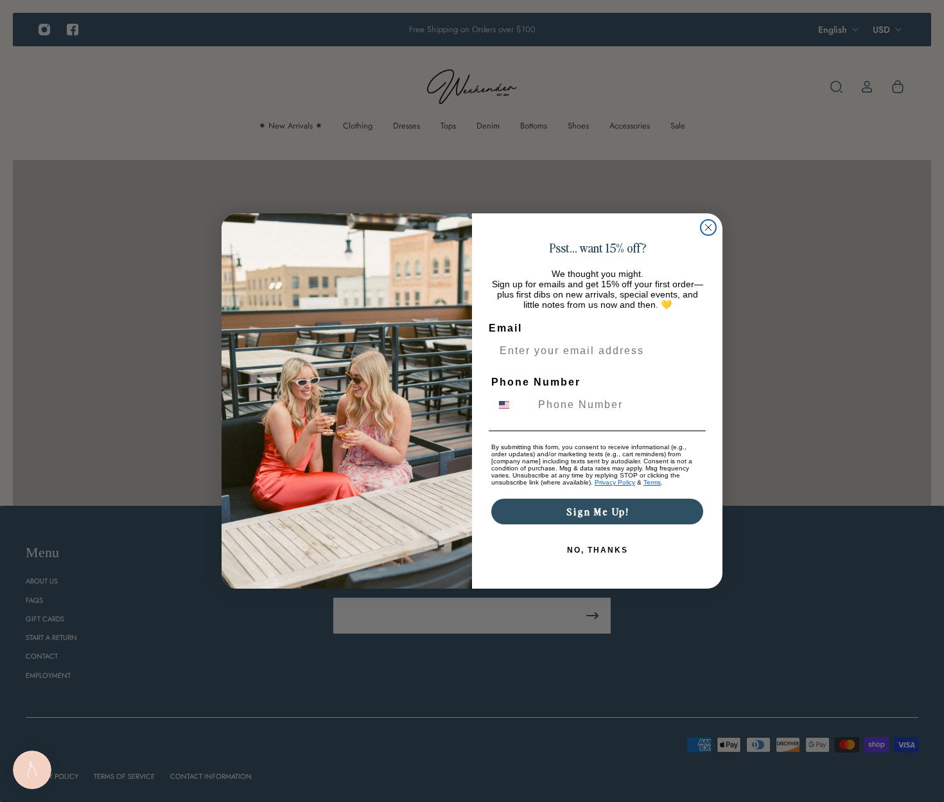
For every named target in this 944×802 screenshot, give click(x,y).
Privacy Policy (615, 482)
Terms (652, 482)
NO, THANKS (597, 550)
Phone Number (536, 382)
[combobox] (512, 405)
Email (505, 328)
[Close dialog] (708, 227)
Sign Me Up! (597, 511)
